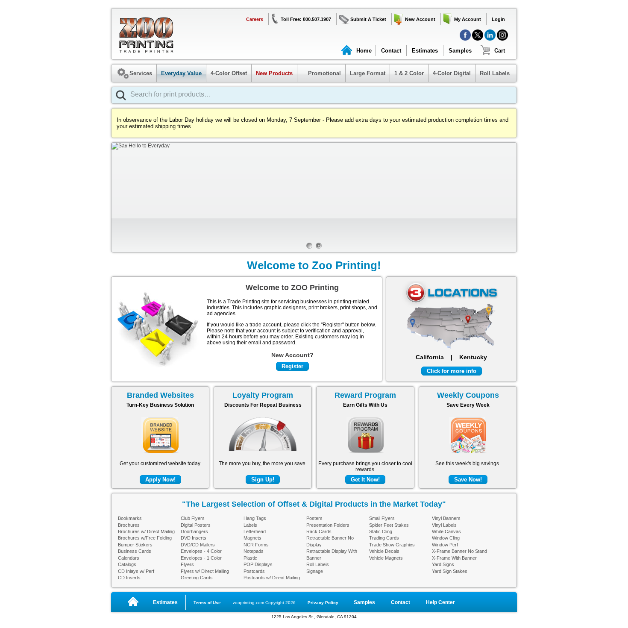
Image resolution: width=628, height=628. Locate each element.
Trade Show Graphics (392, 544)
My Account (467, 19)
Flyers (187, 564)
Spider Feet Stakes (389, 525)
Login (498, 19)
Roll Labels (495, 73)
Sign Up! (262, 479)
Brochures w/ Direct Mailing (146, 531)
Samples (460, 50)
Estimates (425, 50)
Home (364, 50)
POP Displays (258, 564)
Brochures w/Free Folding (145, 537)
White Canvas (446, 531)
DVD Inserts (193, 537)
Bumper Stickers (135, 544)
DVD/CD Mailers (198, 544)
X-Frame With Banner (454, 558)
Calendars (128, 558)
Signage (314, 571)
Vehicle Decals (384, 551)
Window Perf (445, 544)
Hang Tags (255, 518)
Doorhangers (194, 531)
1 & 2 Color (409, 73)
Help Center (440, 602)
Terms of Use (207, 602)
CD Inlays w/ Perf (136, 571)
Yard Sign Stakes (449, 571)
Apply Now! (160, 479)
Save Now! (468, 479)
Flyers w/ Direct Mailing (205, 571)
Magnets (252, 537)
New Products (274, 73)
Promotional (320, 73)
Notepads (254, 551)
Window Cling (446, 537)
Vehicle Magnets (386, 558)
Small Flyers (382, 518)
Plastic (250, 558)
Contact (391, 50)
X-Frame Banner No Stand (459, 551)
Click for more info (451, 371)
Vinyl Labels (444, 525)
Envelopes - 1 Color (201, 558)
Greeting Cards (197, 577)
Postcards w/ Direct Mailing (272, 577)
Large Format (367, 73)
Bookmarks (130, 518)
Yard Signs (443, 564)
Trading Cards (384, 537)
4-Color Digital (452, 73)
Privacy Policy (323, 602)
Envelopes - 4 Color (201, 551)
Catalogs (127, 564)
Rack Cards (319, 531)
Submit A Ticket (368, 19)
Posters (314, 518)
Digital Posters (196, 525)
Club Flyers (193, 518)
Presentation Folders (327, 525)
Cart (499, 50)
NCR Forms (256, 544)
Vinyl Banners (446, 518)
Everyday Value (181, 73)
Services (140, 73)
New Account (420, 19)
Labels (250, 525)
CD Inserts (129, 577)
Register (292, 366)
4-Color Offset (229, 73)
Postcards (254, 571)
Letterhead (255, 531)
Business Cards (134, 551)
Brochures (129, 525)
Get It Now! (365, 479)
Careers (254, 19)
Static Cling (380, 531)
